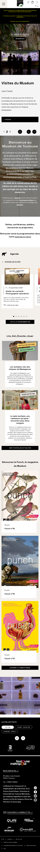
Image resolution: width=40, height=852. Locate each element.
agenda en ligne (23, 236)
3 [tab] (10, 131)
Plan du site (19, 839)
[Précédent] (29, 132)
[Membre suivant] (23, 738)
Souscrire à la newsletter (19, 812)
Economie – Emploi (10, 731)
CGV (5, 848)
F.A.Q (3, 839)
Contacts (10, 839)
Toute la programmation (20, 322)
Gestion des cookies (31, 845)
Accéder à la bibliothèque (20, 668)
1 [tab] (3, 131)
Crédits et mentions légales (10, 842)
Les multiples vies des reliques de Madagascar (20, 368)
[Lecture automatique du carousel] (20, 132)
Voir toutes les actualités (20, 448)
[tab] (13, 316)
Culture (7, 727)
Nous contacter (10, 771)
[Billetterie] (28, 2)
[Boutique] (32, 2)
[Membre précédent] (17, 738)
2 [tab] (7, 131)
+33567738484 (11, 782)
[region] (20, 37)
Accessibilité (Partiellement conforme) (13, 845)
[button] (18, 48)
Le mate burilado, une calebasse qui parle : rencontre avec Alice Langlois (20, 419)
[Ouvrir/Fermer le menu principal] (4, 4)
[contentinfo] (20, 804)
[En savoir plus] (12, 821)
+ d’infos (7, 119)
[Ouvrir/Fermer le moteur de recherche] (37, 2)
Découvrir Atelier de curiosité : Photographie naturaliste (17, 289)
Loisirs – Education (23, 727)
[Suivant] (34, 132)
